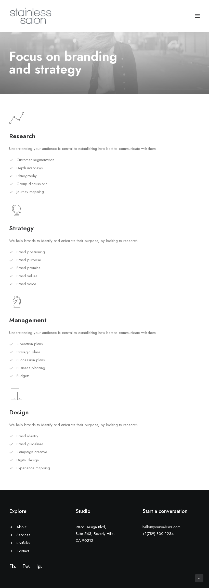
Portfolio (23, 543)
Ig (38, 566)
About (21, 527)
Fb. (12, 566)
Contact (23, 551)
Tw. (26, 566)
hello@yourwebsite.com (161, 527)
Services (23, 535)
